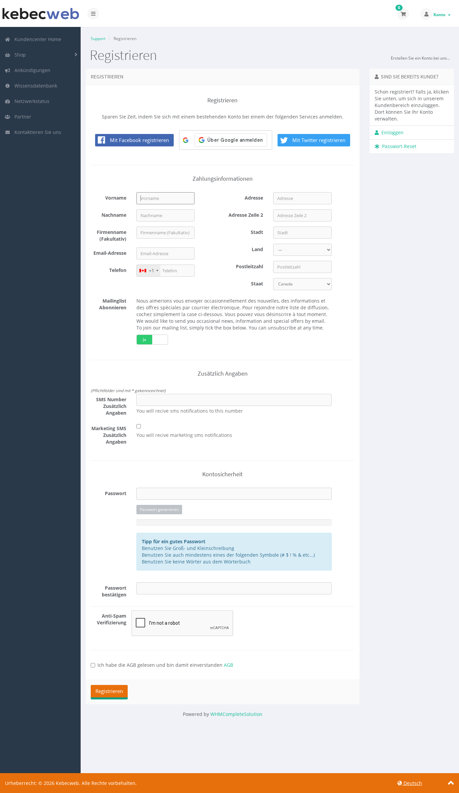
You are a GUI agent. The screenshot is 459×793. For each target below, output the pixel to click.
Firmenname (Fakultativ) (111, 235)
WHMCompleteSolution (236, 714)
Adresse (254, 198)
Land (257, 249)
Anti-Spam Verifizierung (111, 619)
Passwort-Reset (397, 146)
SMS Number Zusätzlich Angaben (111, 406)
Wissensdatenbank (34, 85)
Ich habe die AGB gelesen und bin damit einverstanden (165, 665)
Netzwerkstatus (30, 101)
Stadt (257, 232)
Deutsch (412, 783)
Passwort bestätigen (114, 591)
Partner (21, 116)
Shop (19, 54)
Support (98, 38)
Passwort (115, 493)
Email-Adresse (109, 253)
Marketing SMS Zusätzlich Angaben (108, 435)
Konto (440, 15)
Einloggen (391, 132)
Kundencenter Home (36, 39)
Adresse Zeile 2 (245, 215)
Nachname (113, 215)
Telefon (117, 270)
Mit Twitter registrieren (318, 140)
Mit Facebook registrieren (139, 140)
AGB (228, 665)
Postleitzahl (249, 266)
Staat (257, 283)
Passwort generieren (159, 509)
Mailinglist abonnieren (112, 304)
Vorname (115, 198)
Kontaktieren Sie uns (36, 132)
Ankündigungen (31, 70)
